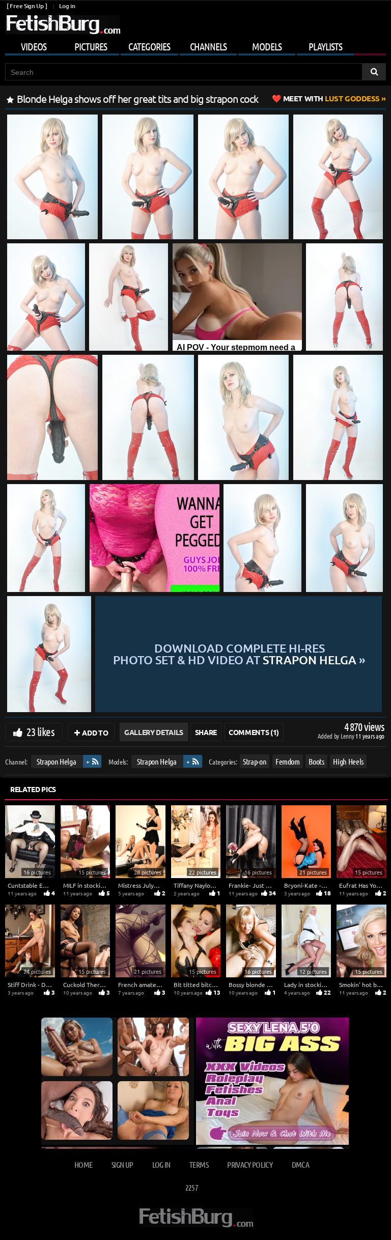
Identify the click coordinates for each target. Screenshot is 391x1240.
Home (83, 1164)
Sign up (122, 1164)
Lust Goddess (331, 98)
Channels (208, 46)
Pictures (90, 46)
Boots (316, 761)
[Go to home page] (62, 24)
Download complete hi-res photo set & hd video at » (239, 654)
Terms (198, 1164)
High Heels (348, 761)
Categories (149, 46)
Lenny (348, 735)
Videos (33, 46)
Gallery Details (153, 732)
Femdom (287, 761)
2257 (191, 1187)
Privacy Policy (249, 1164)
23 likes (40, 731)
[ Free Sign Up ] (27, 6)
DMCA (300, 1164)
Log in (67, 6)
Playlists (325, 46)
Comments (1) (254, 732)
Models (267, 46)
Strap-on (254, 761)
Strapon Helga (56, 761)
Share (206, 732)
